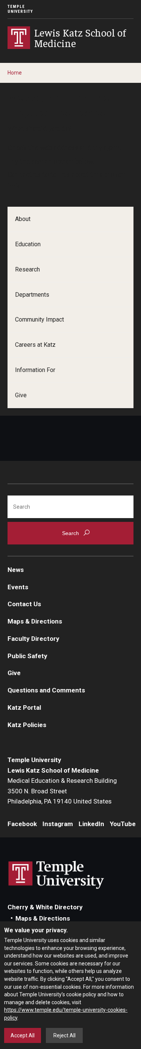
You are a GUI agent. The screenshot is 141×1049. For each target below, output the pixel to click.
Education (28, 244)
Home (15, 73)
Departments (32, 294)
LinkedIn (91, 824)
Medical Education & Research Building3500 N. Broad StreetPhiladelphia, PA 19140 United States (62, 791)
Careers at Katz (35, 344)
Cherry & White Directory (45, 907)
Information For (35, 370)
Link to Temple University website (56, 875)
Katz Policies (27, 725)
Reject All (64, 1035)
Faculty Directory (33, 638)
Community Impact (39, 319)
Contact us (24, 173)
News (16, 569)
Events (18, 587)
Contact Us (24, 604)
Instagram (57, 824)
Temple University (20, 9)
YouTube (123, 824)
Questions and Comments (46, 690)
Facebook (22, 824)
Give (21, 395)
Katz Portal (24, 707)
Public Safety (27, 656)
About (22, 219)
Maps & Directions (35, 621)
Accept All (23, 1035)
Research (27, 269)
